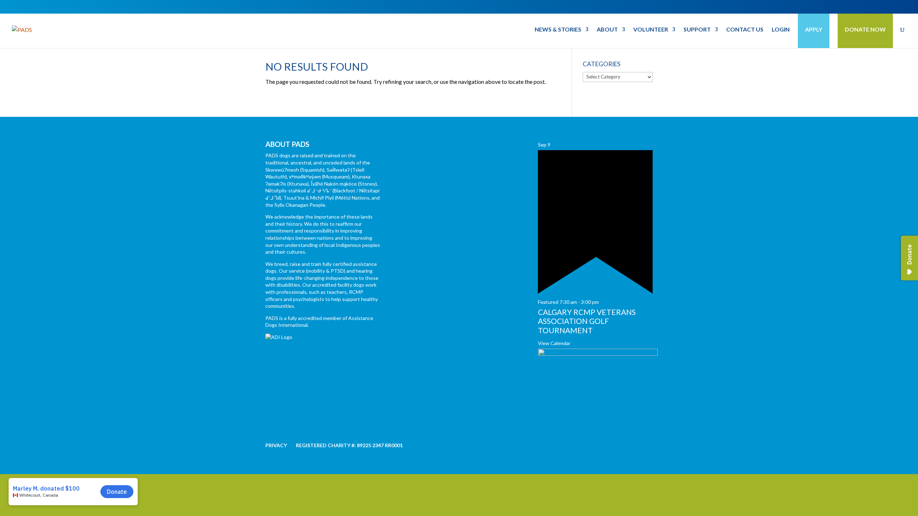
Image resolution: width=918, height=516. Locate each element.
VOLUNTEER (650, 30)
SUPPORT (697, 30)
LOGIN (781, 30)
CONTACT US (744, 30)
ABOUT (607, 30)
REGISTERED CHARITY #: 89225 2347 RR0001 (349, 445)
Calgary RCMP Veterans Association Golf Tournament (587, 320)
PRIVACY (276, 445)
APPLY (813, 29)
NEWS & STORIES (558, 30)
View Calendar (554, 343)
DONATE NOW (865, 29)
